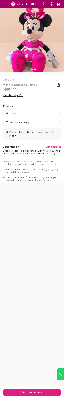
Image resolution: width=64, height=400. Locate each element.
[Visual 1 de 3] (29, 69)
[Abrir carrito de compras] (58, 4)
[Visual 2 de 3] (32, 69)
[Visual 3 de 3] (35, 69)
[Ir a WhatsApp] (60, 374)
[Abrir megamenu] (6, 4)
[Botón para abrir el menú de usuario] (51, 4)
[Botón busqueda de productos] (44, 4)
